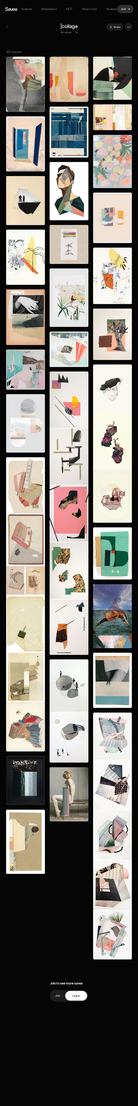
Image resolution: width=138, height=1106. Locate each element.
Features (26, 9)
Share (117, 27)
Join (57, 995)
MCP (69, 9)
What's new (89, 9)
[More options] (128, 27)
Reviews (111, 9)
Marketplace (49, 9)
